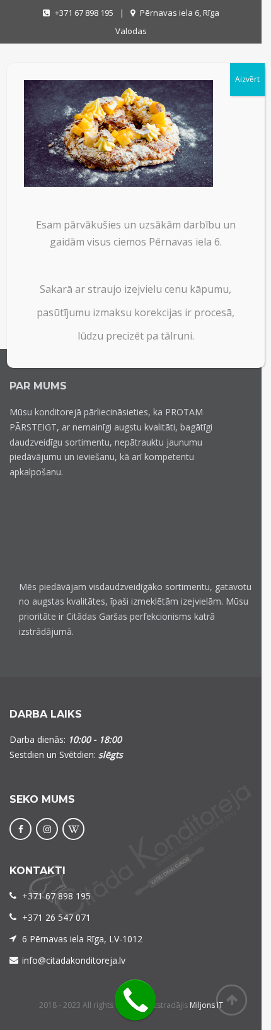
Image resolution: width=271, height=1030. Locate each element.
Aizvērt (247, 79)
